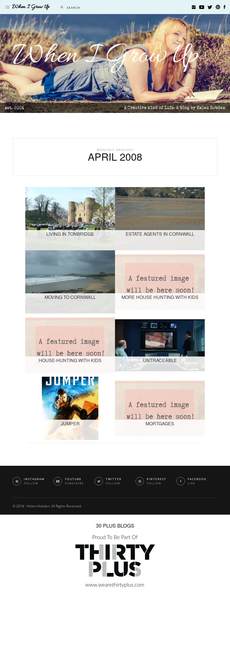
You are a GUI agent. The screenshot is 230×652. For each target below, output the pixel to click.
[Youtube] (201, 7)
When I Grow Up (106, 56)
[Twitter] (210, 7)
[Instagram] (194, 7)
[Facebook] (225, 7)
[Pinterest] (218, 7)
